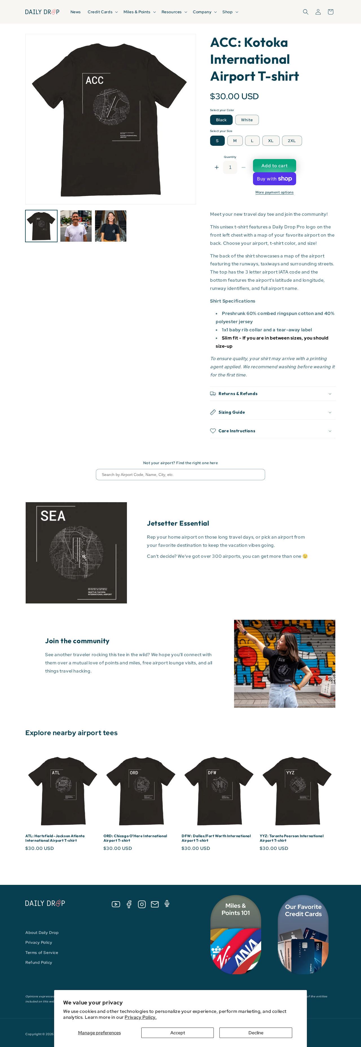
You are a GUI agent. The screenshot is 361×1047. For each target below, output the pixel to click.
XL (271, 140)
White (247, 119)
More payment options (275, 192)
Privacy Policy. (141, 1017)
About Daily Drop (42, 932)
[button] (102, 12)
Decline (255, 1033)
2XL (292, 140)
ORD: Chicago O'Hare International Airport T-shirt (135, 838)
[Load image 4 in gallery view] (111, 226)
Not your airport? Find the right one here (180, 462)
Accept (177, 1033)
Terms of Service (41, 952)
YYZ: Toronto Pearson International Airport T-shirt (291, 838)
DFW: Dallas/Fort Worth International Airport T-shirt (216, 838)
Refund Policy (38, 962)
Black (221, 119)
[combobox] (180, 474)
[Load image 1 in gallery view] (41, 226)
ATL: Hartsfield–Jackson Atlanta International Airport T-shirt (55, 838)
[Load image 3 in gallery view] (76, 226)
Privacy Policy (38, 942)
